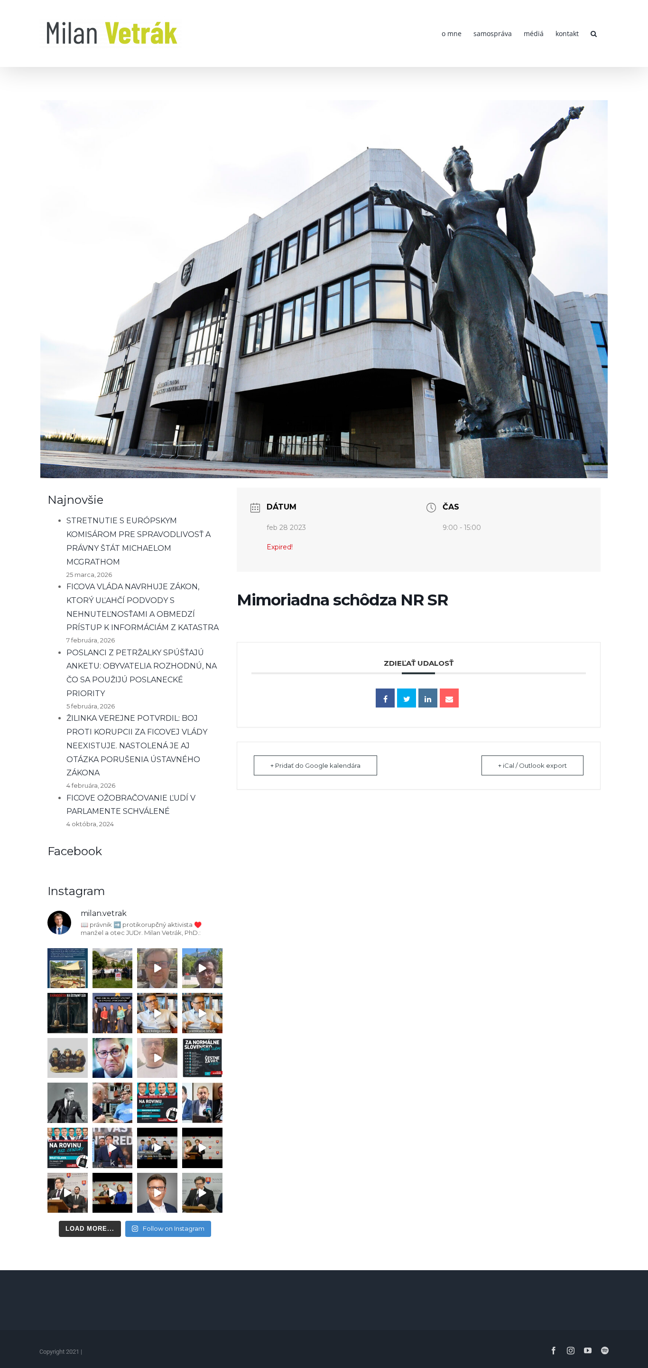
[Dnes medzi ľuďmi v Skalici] (157, 1058)
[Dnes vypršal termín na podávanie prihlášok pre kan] (67, 1013)
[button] (594, 33)
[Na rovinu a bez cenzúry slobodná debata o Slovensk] (67, 1148)
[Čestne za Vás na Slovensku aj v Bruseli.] (202, 1058)
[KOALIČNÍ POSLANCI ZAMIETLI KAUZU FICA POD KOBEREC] (202, 1148)
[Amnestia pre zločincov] (157, 1013)
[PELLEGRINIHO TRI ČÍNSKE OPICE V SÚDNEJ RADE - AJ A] (67, 1058)
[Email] (449, 698)
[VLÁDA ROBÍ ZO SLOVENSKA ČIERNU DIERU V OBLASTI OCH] (157, 1148)
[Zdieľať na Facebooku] (385, 698)
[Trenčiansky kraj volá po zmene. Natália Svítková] (157, 968)
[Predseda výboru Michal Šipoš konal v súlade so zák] (202, 1193)
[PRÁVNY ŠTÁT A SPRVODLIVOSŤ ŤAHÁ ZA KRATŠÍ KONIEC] (67, 1193)
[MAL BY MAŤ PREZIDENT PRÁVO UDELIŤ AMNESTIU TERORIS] (113, 1148)
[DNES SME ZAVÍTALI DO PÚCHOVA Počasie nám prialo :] (113, 1103)
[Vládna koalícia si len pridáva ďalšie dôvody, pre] (157, 1193)
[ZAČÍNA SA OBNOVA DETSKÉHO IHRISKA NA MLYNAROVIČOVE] (67, 968)
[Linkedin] (427, 698)
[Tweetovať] (406, 698)
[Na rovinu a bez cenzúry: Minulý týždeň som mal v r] (157, 1103)
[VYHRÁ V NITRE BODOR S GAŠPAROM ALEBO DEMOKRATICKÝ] (202, 968)
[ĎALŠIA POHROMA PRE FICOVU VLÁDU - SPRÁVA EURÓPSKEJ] (113, 1013)
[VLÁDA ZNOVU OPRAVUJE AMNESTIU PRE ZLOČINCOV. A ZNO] (113, 1058)
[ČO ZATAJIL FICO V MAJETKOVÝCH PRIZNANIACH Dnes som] (113, 1193)
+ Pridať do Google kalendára (315, 765)
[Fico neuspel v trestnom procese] (202, 1013)
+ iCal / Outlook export (532, 765)
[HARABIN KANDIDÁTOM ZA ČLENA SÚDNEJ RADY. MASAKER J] (202, 1103)
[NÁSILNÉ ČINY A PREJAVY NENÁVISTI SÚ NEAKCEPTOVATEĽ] (67, 1103)
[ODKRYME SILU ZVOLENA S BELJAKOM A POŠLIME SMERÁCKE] (113, 968)
